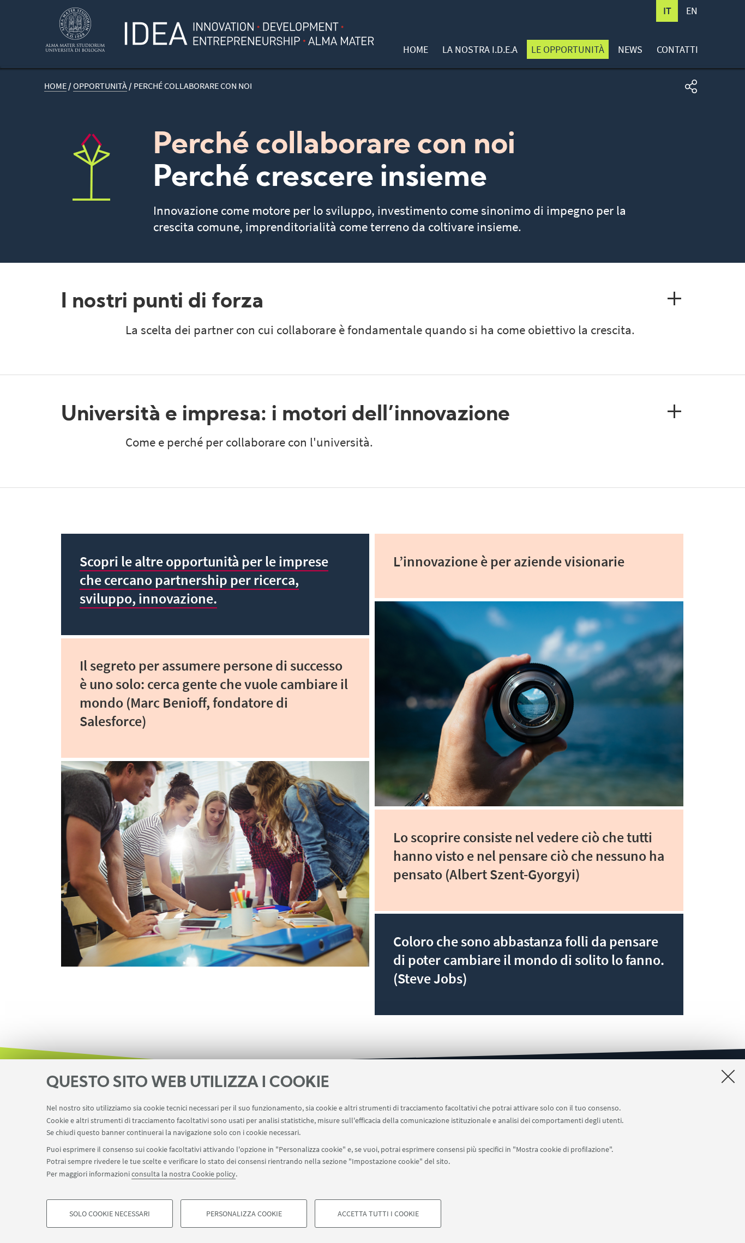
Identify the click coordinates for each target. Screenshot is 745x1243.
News (630, 49)
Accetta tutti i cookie (378, 1213)
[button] (691, 87)
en (692, 10)
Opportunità (100, 86)
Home (415, 49)
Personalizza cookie (244, 1213)
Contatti (677, 49)
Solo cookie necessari (109, 1213)
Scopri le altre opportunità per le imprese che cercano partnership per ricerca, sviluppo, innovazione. (204, 580)
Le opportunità (567, 49)
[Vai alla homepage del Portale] (75, 29)
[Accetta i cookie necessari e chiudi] (728, 1076)
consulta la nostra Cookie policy (183, 1173)
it (667, 10)
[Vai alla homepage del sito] (243, 25)
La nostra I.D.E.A (480, 49)
